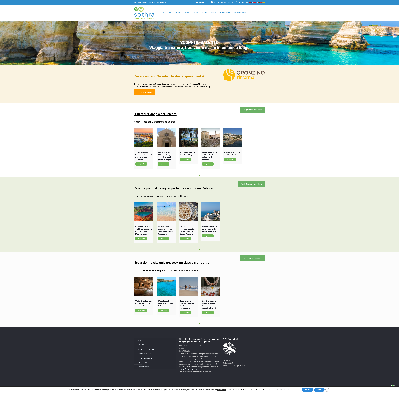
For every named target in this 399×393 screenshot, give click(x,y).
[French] (252, 2)
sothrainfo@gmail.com (188, 369)
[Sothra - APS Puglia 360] (145, 12)
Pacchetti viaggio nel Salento (251, 184)
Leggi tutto (141, 164)
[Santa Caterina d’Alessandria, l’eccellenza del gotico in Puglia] (166, 137)
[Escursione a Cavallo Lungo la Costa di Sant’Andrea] (188, 286)
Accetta (307, 390)
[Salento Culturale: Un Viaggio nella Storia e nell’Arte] (210, 211)
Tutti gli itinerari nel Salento (252, 110)
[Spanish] (263, 2)
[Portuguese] (260, 2)
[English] (250, 2)
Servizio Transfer (219, 2)
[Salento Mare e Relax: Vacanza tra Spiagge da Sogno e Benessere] (166, 211)
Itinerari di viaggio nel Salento (155, 114)
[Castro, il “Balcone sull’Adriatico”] (232, 137)
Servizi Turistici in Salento (252, 258)
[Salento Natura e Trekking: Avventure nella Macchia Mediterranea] (143, 211)
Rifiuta (319, 390)
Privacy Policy (143, 362)
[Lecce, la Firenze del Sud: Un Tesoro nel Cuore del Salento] (210, 137)
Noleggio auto (203, 2)
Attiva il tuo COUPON (146, 349)
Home (140, 340)
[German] (255, 2)
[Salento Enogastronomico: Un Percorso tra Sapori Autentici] (188, 211)
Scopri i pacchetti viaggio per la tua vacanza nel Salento (173, 188)
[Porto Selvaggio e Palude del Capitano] (188, 137)
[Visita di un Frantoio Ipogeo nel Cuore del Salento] (143, 286)
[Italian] (258, 2)
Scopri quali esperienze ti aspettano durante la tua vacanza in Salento (166, 270)
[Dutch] (247, 2)
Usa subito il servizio (144, 92)
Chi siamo (141, 345)
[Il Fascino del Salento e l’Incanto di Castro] (166, 286)
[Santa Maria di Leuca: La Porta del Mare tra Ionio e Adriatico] (143, 137)
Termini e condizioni (145, 358)
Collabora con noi (144, 353)
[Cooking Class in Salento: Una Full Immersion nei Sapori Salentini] (210, 286)
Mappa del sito (143, 367)
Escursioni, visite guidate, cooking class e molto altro (172, 262)
